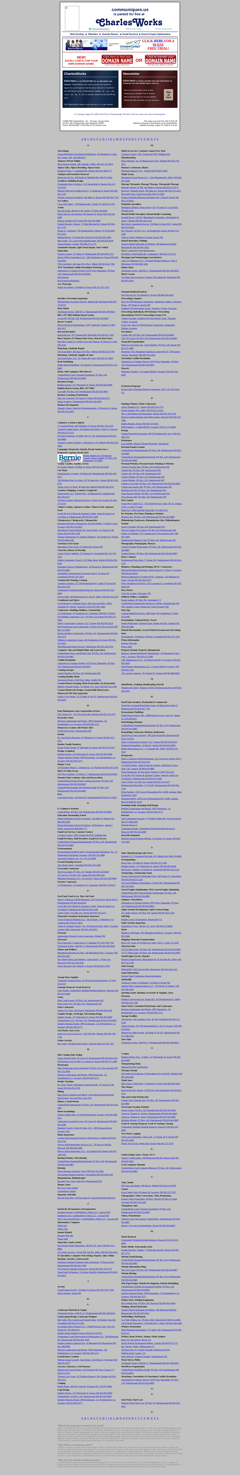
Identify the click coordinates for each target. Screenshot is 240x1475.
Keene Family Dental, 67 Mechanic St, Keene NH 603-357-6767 (86, 747)
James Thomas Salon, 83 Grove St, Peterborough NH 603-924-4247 (88, 1058)
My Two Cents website (68, 1188)
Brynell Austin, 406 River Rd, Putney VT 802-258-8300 (82, 211)
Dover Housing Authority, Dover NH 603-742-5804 (80, 1171)
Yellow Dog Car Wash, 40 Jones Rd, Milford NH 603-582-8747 (86, 487)
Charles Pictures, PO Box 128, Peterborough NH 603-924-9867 (149, 553)
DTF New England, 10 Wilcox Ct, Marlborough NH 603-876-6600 (87, 774)
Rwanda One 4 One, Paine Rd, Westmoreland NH (80, 1181)
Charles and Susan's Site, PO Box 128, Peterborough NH (146, 487)
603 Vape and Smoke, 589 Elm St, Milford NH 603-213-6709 (148, 1186)
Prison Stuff (63, 1239)
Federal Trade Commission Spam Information (141, 976)
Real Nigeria (63, 277)
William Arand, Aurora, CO (133, 1353)
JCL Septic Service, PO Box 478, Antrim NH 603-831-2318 (147, 913)
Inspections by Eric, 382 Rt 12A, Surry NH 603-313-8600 (146, 926)
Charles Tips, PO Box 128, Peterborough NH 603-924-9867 (147, 335)
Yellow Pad (63, 1229)
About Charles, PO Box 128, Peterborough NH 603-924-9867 (148, 1110)
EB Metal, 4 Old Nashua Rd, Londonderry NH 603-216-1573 (148, 254)
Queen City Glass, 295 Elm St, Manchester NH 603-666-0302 (85, 1010)
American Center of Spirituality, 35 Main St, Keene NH (145, 983)
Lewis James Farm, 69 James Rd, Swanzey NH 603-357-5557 (148, 1192)
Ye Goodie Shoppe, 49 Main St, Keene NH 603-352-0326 (83, 467)
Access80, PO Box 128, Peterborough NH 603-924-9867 (83, 391)
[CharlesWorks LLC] (72, 29)
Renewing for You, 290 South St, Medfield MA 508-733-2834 (85, 177)
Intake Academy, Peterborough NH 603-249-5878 (80, 401)
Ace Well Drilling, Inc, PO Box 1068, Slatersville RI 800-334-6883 (151, 1320)
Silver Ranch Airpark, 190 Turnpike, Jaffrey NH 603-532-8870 (85, 164)
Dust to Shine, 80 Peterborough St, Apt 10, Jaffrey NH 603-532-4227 (88, 597)
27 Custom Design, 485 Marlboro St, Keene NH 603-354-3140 (85, 426)
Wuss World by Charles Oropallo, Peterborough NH (144, 1356)
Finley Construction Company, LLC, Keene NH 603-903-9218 (85, 623)
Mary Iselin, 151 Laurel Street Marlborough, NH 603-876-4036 (85, 241)
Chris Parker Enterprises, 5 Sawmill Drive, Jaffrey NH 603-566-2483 (151, 1323)
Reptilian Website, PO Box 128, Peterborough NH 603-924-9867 (150, 1120)
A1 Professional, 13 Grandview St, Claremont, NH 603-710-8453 (86, 613)
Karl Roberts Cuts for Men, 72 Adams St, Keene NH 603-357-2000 (87, 1061)
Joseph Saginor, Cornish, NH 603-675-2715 (77, 244)
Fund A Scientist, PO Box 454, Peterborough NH (143, 527)
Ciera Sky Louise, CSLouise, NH (136, 593)
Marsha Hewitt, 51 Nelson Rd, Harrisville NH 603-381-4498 (84, 237)
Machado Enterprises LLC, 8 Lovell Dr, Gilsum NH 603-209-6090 (87, 878)
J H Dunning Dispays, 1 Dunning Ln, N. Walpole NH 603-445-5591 (88, 767)
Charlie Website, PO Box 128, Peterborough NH (142, 480)
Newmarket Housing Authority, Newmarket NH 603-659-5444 (85, 1174)
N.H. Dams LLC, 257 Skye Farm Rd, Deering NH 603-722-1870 (86, 714)
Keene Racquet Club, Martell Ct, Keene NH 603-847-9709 (84, 966)
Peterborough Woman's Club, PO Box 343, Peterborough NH (148, 540)
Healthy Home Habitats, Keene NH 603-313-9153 (80, 1333)
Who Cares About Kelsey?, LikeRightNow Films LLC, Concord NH (88, 1219)
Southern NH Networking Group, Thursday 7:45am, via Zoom (149, 308)
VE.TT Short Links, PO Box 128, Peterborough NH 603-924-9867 (151, 953)
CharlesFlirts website (67, 1191)
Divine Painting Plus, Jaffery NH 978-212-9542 (142, 410)
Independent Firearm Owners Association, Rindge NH (81, 936)
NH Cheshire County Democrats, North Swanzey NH (145, 607)
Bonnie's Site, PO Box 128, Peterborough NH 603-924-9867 (148, 517)
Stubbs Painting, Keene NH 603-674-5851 (140, 424)
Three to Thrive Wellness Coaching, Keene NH (142, 237)
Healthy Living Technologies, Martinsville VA (141, 919)
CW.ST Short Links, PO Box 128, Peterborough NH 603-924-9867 (151, 949)
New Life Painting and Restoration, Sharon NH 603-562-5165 (148, 414)
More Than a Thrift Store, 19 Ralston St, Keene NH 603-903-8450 (150, 1084)
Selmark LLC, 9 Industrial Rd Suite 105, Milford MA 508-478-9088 (151, 856)
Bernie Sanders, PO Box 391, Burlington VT (141, 600)
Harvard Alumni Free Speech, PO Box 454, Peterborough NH (148, 530)
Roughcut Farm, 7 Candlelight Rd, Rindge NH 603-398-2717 (85, 171)
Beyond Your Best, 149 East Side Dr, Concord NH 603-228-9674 (86, 1198)
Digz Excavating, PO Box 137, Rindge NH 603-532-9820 (83, 872)
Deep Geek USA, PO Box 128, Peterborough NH (80, 1004)
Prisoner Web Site (65, 1235)
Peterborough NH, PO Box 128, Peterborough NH (143, 490)
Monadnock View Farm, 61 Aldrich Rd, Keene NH (80, 547)
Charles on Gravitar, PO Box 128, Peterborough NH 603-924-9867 (150, 483)
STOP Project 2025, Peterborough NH (74, 731)
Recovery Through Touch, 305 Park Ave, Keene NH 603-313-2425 (151, 191)
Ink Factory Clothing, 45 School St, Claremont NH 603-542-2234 (150, 869)
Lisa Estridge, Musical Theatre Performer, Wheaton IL (145, 444)
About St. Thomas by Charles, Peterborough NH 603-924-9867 (149, 1113)
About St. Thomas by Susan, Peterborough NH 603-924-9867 (148, 1117)
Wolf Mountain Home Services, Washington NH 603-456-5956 (85, 647)
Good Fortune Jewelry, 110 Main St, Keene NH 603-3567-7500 (86, 1290)
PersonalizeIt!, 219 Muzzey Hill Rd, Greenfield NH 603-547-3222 (150, 637)
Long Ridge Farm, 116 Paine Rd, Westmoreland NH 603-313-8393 (87, 797)
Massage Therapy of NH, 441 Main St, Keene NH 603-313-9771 (150, 187)
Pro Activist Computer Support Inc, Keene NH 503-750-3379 (85, 1269)
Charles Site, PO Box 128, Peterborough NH (141, 470)
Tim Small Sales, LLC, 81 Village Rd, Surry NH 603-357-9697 (85, 358)
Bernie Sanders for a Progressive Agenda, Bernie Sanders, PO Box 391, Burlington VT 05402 (100, 458)
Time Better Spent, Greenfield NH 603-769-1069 (79, 865)
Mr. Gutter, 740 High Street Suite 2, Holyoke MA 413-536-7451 (86, 1044)
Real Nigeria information (68, 280)
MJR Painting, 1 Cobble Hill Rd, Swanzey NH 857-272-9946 (148, 427)
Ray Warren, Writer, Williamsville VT (137, 1346)
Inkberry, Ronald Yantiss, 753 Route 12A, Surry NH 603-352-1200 (87, 686)
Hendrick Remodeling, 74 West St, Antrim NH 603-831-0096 (148, 745)
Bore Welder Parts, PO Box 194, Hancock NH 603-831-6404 (148, 1303)
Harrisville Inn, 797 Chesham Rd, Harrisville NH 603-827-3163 (86, 335)
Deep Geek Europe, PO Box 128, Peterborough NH (80, 1000)
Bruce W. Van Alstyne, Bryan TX (136, 1340)
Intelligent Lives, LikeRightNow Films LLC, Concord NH (83, 1215)
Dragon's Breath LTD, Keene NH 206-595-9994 (79, 221)
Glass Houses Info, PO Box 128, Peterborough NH (143, 497)
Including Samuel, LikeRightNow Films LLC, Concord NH (84, 1212)
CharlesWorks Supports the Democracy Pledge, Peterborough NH (150, 603)
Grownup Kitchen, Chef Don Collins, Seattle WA (79, 680)
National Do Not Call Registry (134, 1067)
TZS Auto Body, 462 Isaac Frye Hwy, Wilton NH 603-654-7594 (86, 264)
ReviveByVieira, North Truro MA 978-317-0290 (142, 194)
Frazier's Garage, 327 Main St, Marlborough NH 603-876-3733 (85, 254)
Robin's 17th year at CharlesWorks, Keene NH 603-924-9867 (148, 1225)
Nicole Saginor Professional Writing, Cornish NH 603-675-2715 (149, 1343)
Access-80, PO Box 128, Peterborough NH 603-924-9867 (83, 318)
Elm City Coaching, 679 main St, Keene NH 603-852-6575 (84, 398)
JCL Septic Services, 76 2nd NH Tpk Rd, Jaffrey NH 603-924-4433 (88, 1252)
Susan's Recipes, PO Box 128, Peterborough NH (79, 673)
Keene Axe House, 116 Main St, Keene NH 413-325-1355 (83, 287)
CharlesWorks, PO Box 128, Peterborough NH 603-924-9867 (85, 812)
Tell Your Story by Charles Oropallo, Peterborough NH (145, 1350)
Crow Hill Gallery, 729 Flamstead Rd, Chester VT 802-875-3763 (86, 204)
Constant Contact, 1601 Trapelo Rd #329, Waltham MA (82, 835)
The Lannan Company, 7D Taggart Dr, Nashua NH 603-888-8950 (150, 673)
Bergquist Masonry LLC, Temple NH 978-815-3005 (144, 171)
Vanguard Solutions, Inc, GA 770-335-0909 (77, 858)
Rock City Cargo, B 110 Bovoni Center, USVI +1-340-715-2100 (149, 943)
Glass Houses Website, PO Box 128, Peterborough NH (145, 493)
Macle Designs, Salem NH (69, 1293)
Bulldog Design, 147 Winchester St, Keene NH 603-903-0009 (85, 385)
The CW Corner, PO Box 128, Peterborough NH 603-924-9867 (149, 338)
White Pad (62, 1225)
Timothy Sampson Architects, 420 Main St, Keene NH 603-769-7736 (88, 197)
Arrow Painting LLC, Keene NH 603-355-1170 (142, 407)
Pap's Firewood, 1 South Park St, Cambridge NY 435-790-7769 (86, 943)
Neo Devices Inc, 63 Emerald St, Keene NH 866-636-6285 (147, 295)
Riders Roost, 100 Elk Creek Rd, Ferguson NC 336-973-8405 (85, 1386)
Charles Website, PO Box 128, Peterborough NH (142, 477)
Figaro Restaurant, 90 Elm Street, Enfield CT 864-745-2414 (147, 772)
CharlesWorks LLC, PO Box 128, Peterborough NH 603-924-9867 (87, 1020)
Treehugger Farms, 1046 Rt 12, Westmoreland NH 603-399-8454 (86, 312)
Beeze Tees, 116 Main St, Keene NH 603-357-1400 (144, 863)
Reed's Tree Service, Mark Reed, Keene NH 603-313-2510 (147, 1143)
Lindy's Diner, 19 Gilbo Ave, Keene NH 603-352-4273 (82, 913)
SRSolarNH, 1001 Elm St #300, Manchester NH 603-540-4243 (149, 969)
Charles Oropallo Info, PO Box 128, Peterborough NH (145, 467)
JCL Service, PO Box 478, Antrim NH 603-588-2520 (81, 875)
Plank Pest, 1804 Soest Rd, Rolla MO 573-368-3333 (144, 510)
